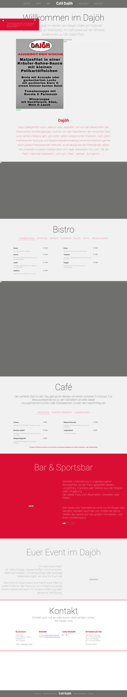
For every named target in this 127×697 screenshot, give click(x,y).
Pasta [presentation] (86, 238)
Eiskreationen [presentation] (82, 412)
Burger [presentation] (54, 238)
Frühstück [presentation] (43, 412)
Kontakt (98, 3)
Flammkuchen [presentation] (26, 238)
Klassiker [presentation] (66, 238)
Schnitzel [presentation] (42, 238)
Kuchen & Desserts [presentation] (62, 412)
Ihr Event (84, 3)
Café (38, 3)
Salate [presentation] (77, 238)
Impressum (37, 693)
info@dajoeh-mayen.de (51, 635)
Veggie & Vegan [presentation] (100, 238)
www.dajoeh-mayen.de (52, 637)
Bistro (27, 3)
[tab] (27, 238)
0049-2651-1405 (26, 644)
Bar (48, 3)
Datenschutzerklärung (80, 693)
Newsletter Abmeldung (49, 693)
